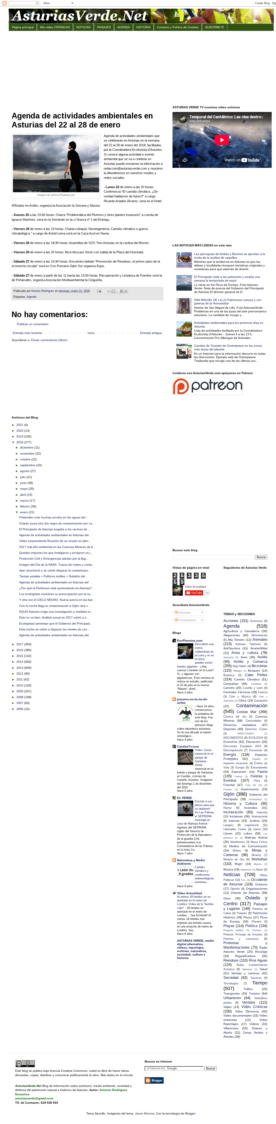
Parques (242, 913)
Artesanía (228, 657)
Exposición (239, 771)
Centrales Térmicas (236, 692)
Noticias (231, 874)
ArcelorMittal (258, 648)
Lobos (248, 833)
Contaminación (251, 705)
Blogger (190, 1113)
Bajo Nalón (239, 666)
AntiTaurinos (231, 648)
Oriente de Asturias (245, 892)
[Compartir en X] (118, 291)
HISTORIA (143, 27)
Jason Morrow (144, 1113)
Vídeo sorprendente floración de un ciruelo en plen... (55, 541)
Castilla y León (253, 688)
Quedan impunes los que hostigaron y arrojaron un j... (56, 552)
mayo (24, 488)
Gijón (228, 794)
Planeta (256, 921)
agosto (25, 471)
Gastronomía (250, 789)
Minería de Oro (233, 859)
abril (23, 494)
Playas (228, 926)
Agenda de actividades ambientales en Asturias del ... (55, 535)
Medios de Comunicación (248, 846)
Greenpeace (255, 799)
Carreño (229, 688)
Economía (230, 741)
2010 (20, 685)
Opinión (235, 888)
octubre (25, 459)
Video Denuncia (247, 1011)
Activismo (256, 621)
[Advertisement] (141, 68)
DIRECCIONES (245, 733)
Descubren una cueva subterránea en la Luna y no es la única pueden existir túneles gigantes (195, 655)
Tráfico (248, 989)
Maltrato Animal (256, 837)
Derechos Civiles (256, 729)
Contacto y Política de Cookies (178, 27)
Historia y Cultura (240, 803)
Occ (243, 880)
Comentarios (187, 620)
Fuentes (227, 789)
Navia (259, 869)
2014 (20, 661)
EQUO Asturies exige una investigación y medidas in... (56, 611)
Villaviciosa (230, 1028)
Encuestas (255, 750)
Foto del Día (254, 785)
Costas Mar (247, 712)
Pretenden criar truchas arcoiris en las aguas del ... (54, 517)
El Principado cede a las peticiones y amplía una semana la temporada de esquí (227, 278)
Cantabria (256, 684)
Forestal (229, 785)
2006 (20, 709)
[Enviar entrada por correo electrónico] (99, 291)
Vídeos (254, 1024)
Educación (253, 741)
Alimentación (259, 635)
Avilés (262, 657)
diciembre (27, 447)
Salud (263, 969)
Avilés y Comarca (250, 662)
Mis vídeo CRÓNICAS (55, 27)
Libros (257, 829)
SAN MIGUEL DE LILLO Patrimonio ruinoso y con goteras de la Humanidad (227, 301)
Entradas (184, 612)
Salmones (247, 969)
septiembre (28, 465)
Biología (238, 670)
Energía (229, 754)
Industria (262, 812)
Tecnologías (230, 983)
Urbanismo (232, 998)
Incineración (233, 812)
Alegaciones (231, 635)
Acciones (230, 621)
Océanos (261, 884)
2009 (20, 691)
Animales (259, 640)
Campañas (230, 683)
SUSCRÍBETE (214, 27)
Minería (256, 855)
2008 (20, 697)
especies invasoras (235, 763)
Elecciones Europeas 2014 (242, 746)
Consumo (260, 700)
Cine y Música (240, 696)
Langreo (228, 825)
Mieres (237, 850)
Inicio (91, 333)
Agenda (31, 296)
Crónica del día (234, 716)
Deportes (229, 729)
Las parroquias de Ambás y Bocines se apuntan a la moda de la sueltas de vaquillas (229, 255)
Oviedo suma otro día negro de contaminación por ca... (57, 523)
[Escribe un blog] (113, 291)
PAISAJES (104, 27)
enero (24, 512)
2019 (20, 436)
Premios (256, 930)
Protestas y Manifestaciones (245, 945)
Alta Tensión (236, 639)
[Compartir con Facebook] (122, 291)
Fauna (262, 772)
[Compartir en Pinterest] (126, 291)
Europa (239, 767)
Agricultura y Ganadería (241, 631)
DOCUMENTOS (233, 737)
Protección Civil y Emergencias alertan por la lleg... (53, 558)
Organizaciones (256, 888)
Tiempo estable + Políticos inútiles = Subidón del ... (53, 576)
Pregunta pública (233, 930)
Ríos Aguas (258, 960)
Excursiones (259, 767)
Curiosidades (253, 720)
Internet (234, 820)
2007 (20, 703)
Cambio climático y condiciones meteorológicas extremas (204, 875)
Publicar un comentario (33, 324)
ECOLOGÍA (256, 737)
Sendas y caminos (245, 973)
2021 (20, 425)
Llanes (227, 833)
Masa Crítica (259, 842)
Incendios (250, 807)
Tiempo (259, 982)
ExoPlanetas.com (189, 640)
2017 (20, 644)
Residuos (230, 960)
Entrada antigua (151, 333)
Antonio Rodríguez (43, 291)
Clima (242, 700)
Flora (257, 780)
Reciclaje (261, 951)
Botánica (228, 675)
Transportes (231, 993)
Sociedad (230, 978)
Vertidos (248, 1002)
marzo (25, 500)
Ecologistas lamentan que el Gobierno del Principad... (55, 623)
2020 (20, 430)
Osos (227, 898)
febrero (25, 506)
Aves (244, 657)
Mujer (238, 864)
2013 (20, 667)
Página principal (23, 27)
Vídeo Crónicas (254, 1007)
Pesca (247, 917)
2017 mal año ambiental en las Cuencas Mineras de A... (57, 547)
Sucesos (256, 977)
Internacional (259, 816)
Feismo (238, 776)
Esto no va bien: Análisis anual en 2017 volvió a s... (54, 617)
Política (251, 926)
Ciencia (262, 692)
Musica (258, 864)
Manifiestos (237, 842)
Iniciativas (236, 816)
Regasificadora (245, 956)
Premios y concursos (241, 938)
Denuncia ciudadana (239, 725)
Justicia (254, 820)
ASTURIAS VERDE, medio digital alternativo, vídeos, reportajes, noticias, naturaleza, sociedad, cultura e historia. (195, 949)
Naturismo (246, 869)
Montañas (259, 859)
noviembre (27, 453)
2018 (20, 442)
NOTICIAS (83, 27)
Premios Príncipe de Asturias (242, 934)
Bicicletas (259, 666)
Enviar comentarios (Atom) (49, 340)
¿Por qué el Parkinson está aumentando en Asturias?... (57, 588)
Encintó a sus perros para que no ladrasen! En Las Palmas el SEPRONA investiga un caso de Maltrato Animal (195, 812)
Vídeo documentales (237, 1015)
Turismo (254, 993)
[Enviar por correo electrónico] (109, 291)
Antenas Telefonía (248, 644)
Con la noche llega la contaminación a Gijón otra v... (54, 606)
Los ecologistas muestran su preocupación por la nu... (56, 594)
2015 (20, 656)
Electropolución (233, 750)
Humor (227, 807)
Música (228, 869)
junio (23, 483)
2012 (20, 673)
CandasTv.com (188, 746)
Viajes (227, 1007)
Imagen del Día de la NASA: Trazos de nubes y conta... (56, 564)
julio (23, 477)
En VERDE (184, 798)
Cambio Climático (247, 679)
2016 (20, 650)
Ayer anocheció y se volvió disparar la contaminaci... (55, 570)
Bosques (254, 670)
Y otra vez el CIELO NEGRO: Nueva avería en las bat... (57, 599)
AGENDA (123, 27)
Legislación (252, 825)
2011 (20, 679)
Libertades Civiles (234, 829)
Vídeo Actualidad (189, 893)
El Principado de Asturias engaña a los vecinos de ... (55, 529)
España (256, 759)
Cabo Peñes (256, 675)
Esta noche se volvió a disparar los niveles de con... (54, 629)
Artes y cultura (244, 653)
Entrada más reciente (27, 333)
